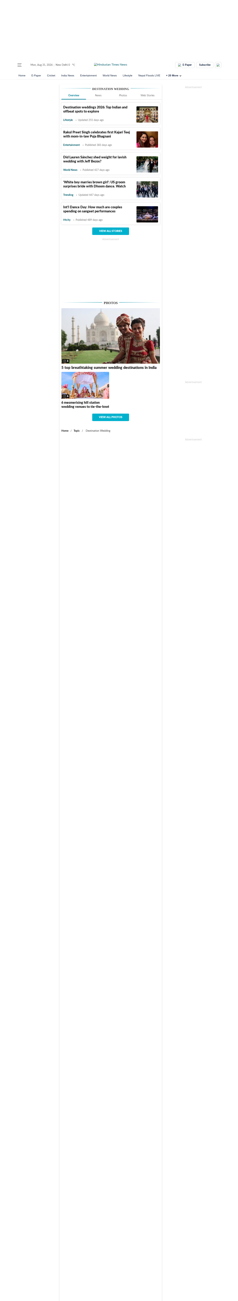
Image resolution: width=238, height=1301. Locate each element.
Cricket (51, 75)
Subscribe (204, 65)
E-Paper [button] (187, 65)
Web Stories (148, 95)
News (98, 95)
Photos (123, 95)
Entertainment (88, 75)
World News (110, 75)
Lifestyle (127, 75)
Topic (77, 431)
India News (67, 75)
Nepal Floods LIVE (149, 75)
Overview (73, 95)
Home (21, 75)
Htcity (66, 220)
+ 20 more (172, 75)
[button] (19, 65)
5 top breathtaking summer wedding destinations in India (109, 368)
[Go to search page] (26, 65)
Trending (68, 195)
